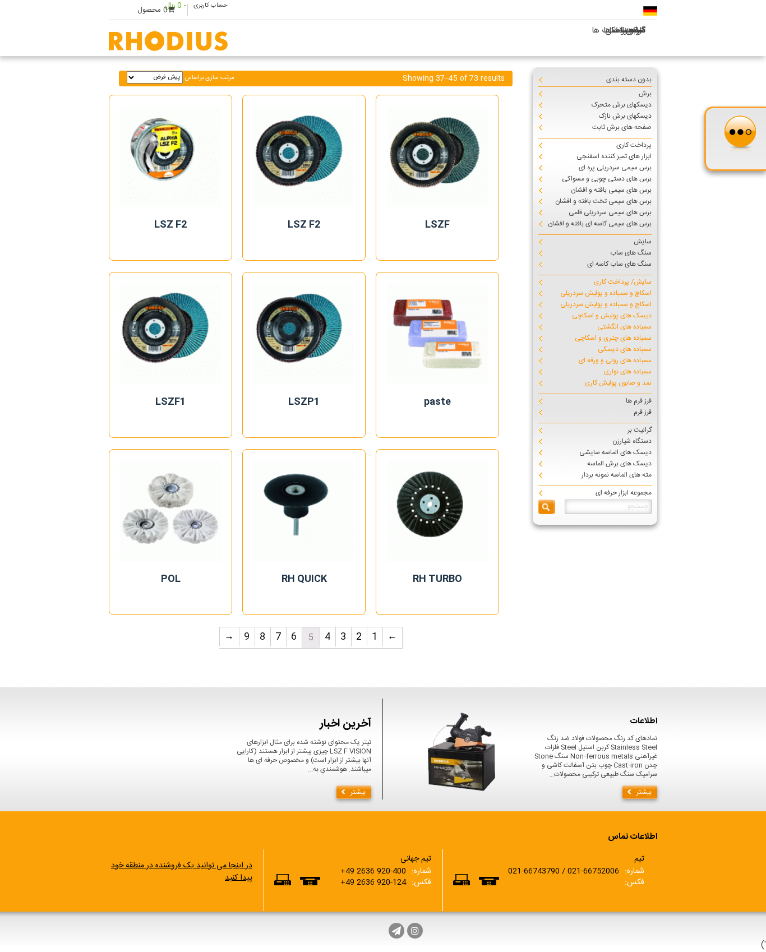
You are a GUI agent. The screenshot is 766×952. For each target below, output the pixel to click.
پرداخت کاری (634, 145)
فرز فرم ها (639, 401)
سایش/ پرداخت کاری (623, 282)
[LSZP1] (304, 334)
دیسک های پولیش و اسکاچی (612, 316)
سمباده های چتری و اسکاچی (613, 338)
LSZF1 (170, 402)
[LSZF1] (170, 334)
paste (437, 402)
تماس (635, 31)
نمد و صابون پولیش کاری (618, 383)
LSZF (437, 225)
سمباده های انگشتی (624, 327)
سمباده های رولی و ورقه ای (615, 360)
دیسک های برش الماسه (619, 464)
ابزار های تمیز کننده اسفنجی (614, 156)
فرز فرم (643, 412)
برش (645, 94)
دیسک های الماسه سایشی (615, 452)
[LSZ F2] (170, 157)
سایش (643, 242)
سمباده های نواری (628, 372)
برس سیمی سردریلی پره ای (615, 168)
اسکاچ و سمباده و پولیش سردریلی (606, 293)
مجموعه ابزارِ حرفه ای (624, 493)
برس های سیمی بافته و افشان (611, 190)
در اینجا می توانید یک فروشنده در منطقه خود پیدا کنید (181, 871)
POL (171, 579)
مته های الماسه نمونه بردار (617, 475)
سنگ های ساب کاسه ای (619, 264)
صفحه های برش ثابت (622, 127)
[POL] (170, 511)
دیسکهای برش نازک (625, 116)
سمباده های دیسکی (625, 349)
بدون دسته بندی (629, 80)
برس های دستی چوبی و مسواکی (607, 179)
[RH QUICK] (304, 511)
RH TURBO (437, 579)
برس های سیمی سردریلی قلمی (610, 212)
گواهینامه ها (624, 31)
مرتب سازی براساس (208, 78)
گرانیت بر (639, 430)
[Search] (546, 507)
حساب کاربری (210, 6)
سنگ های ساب (631, 253)
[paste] (437, 334)
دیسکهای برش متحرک (622, 105)
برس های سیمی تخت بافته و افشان (603, 201)
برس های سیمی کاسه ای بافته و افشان (600, 224)
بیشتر (358, 792)
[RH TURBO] (437, 511)
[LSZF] (437, 157)
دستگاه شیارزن (632, 441)
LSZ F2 (170, 225)
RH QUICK (304, 579)
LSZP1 (304, 402)
